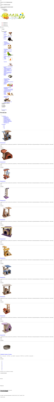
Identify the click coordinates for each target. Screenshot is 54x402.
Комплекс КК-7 (2, 296)
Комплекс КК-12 (2, 142)
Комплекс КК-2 (2, 219)
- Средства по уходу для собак (8, 89)
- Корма (5, 32)
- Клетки (5, 56)
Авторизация (6, 10)
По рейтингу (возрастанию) (8, 121)
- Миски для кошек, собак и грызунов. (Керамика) (8, 69)
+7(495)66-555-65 (4, 381)
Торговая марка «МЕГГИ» (6, 103)
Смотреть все (10, 36)
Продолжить (2, 4)
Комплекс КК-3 (2, 277)
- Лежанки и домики (7, 79)
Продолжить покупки (3, 2)
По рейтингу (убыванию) (7, 120)
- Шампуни (5, 97)
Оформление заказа (9, 2)
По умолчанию (6, 116)
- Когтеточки (6, 42)
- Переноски (6, 80)
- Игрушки (5, 35)
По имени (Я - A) (6, 118)
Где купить (3, 105)
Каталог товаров (4, 31)
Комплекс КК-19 (2, 200)
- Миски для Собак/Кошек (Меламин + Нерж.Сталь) (8, 72)
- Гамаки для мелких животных (8, 81)
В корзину (2, 167)
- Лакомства (5, 34)
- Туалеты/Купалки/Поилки (8, 49)
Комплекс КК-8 (2, 315)
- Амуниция (6, 36)
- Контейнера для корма (7, 68)
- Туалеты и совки (6, 43)
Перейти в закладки (7, 4)
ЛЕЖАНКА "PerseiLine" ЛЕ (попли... (6, 354)
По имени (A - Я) (6, 117)
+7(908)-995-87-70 (4, 380)
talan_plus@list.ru (4, 382)
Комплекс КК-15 (2, 181)
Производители (4, 109)
